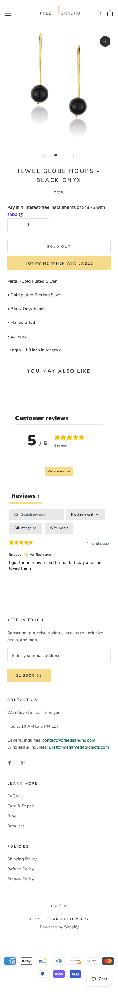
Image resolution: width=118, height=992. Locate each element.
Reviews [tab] (25, 496)
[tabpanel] (59, 555)
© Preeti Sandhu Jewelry (59, 919)
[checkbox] (59, 528)
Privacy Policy (20, 879)
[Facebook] (9, 762)
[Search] (99, 13)
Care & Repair (20, 806)
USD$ (56, 906)
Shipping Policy (22, 859)
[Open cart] (110, 13)
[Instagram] (23, 762)
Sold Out (59, 246)
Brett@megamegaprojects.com (79, 747)
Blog (11, 816)
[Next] (73, 154)
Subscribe (29, 675)
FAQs (12, 796)
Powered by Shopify (59, 927)
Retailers (16, 826)
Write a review (59, 471)
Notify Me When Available (59, 263)
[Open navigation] (8, 13)
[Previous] (44, 154)
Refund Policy (20, 869)
